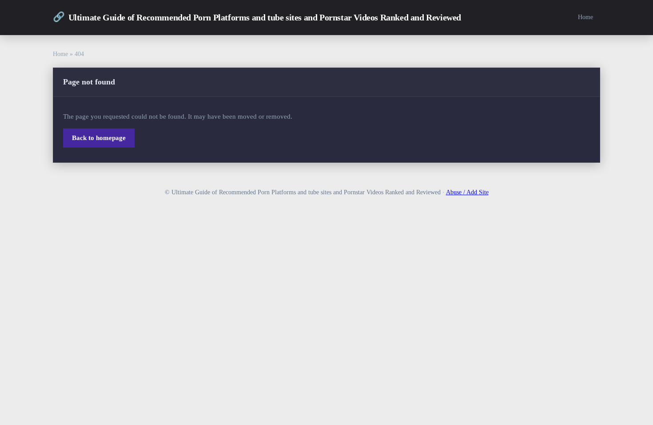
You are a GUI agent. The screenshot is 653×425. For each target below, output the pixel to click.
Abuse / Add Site (467, 192)
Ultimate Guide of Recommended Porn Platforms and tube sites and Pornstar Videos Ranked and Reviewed (257, 17)
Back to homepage (99, 137)
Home (585, 16)
